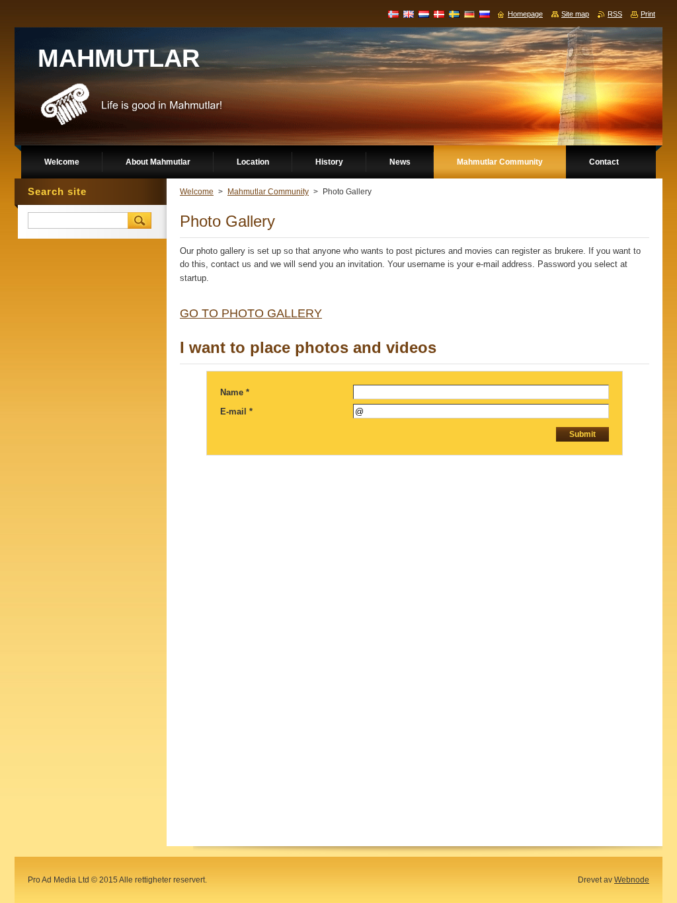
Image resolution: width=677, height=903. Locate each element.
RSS (615, 14)
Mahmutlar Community (268, 192)
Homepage (525, 14)
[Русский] (484, 14)
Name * (234, 392)
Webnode (631, 880)
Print (648, 14)
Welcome (197, 192)
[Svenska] (454, 14)
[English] (408, 14)
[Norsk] (393, 14)
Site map (575, 14)
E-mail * (236, 411)
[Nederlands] (423, 14)
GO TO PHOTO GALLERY (251, 313)
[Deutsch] (469, 14)
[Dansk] (439, 14)
